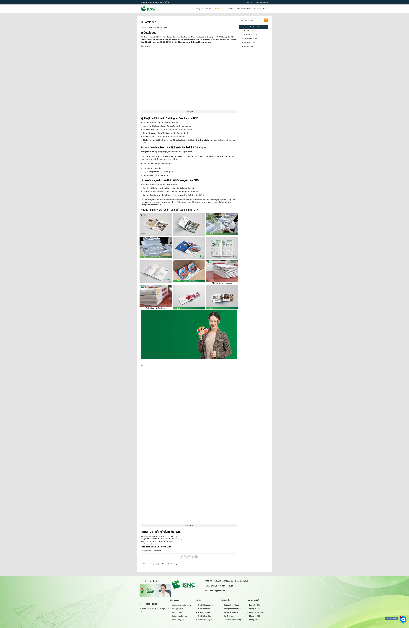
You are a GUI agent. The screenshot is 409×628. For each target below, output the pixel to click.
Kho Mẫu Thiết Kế (243, 9)
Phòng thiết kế (254, 616)
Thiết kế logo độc (204, 616)
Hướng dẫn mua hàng (262, 2)
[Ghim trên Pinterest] (192, 557)
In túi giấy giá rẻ (178, 620)
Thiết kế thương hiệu (205, 605)
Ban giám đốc (254, 605)
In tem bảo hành (204, 609)
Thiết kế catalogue (205, 620)
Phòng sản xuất (255, 620)
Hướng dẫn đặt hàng (231, 605)
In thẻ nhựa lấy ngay (180, 616)
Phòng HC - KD (254, 609)
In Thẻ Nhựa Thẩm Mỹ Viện (248, 39)
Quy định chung (229, 616)
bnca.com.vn (151, 541)
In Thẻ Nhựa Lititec (246, 47)
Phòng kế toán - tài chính (258, 612)
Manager (164, 27)
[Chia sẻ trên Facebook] (181, 557)
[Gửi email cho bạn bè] (189, 557)
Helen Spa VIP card (246, 31)
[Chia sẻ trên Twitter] (185, 557)
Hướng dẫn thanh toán (232, 609)
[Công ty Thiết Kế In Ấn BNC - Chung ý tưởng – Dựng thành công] (157, 8)
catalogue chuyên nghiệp (181, 605)
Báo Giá (231, 9)
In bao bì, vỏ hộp (204, 612)
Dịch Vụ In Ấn (219, 9)
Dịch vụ (143, 19)
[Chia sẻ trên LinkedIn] (196, 557)
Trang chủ (199, 9)
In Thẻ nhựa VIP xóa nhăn (248, 35)
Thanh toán (250, 2)
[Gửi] (266, 20)
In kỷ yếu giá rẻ (178, 609)
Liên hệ (265, 9)
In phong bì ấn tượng (180, 612)
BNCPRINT (170, 541)
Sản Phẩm (257, 9)
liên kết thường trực (173, 564)
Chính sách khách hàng (232, 620)
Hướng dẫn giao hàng (232, 612)
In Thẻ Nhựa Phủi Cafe (247, 43)
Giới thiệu (209, 9)
